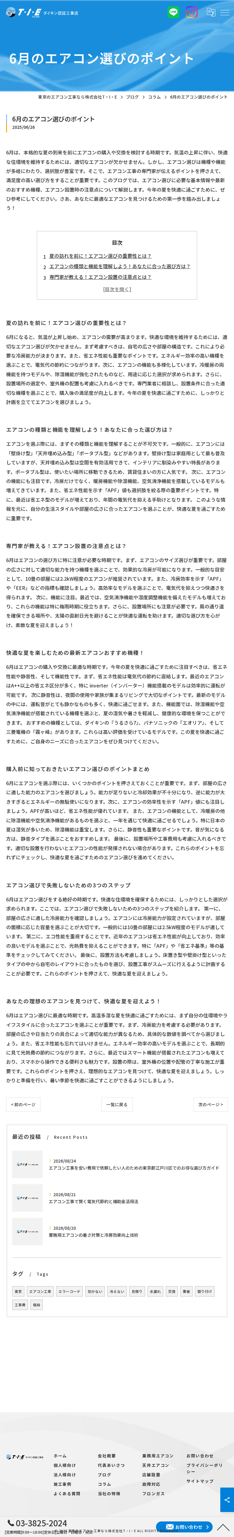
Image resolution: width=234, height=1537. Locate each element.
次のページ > (210, 1104)
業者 (186, 1291)
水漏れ (155, 1291)
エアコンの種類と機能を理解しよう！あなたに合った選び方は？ (120, 266)
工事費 (20, 1304)
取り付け (204, 1291)
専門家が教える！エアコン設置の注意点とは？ (100, 276)
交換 (172, 1291)
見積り (137, 1291)
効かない (95, 1291)
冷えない (117, 1291)
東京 (18, 1291)
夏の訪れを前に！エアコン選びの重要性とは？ (100, 255)
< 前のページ (23, 1104)
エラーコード (69, 1291)
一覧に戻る (117, 1104)
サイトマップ (200, 1481)
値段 (36, 1304)
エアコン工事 (40, 1291)
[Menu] (225, 12)
